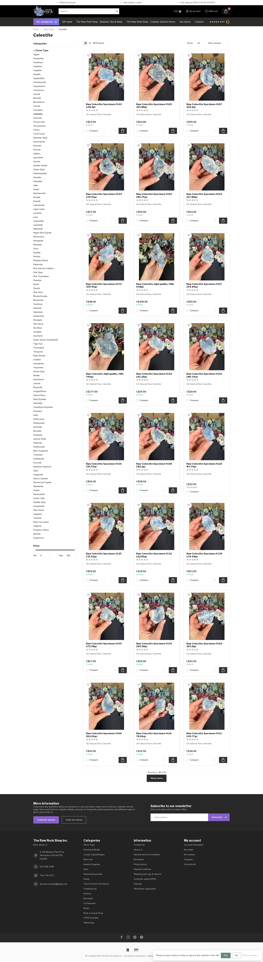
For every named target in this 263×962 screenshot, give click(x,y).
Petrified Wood (40, 260)
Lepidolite (38, 225)
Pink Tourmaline (41, 276)
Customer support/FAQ (145, 879)
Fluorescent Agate (42, 482)
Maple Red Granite (42, 232)
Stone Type (49, 29)
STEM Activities (91, 917)
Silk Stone (38, 323)
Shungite (37, 320)
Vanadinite (38, 363)
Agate (36, 54)
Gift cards (67, 21)
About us (138, 849)
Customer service (46, 819)
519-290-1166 (47, 866)
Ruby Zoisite (39, 355)
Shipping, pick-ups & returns (147, 874)
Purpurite (37, 387)
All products (190, 864)
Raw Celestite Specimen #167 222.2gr (204, 105)
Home (36, 29)
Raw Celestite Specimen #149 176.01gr (104, 195)
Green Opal (39, 169)
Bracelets (88, 898)
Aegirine (37, 526)
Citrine (36, 129)
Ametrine (37, 66)
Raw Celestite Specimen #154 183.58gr (154, 645)
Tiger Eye (37, 343)
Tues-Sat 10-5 (47, 875)
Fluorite (37, 149)
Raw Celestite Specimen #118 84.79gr (204, 465)
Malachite (38, 228)
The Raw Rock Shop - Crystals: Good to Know (151, 21)
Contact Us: (139, 844)
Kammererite (39, 193)
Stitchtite (37, 403)
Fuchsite (37, 462)
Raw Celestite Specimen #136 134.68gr (204, 555)
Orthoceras (38, 419)
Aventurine (38, 90)
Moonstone (38, 236)
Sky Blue (37, 327)
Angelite (37, 70)
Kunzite (36, 197)
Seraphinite (38, 506)
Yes (225, 955)
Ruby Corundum (41, 522)
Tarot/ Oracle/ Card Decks (96, 883)
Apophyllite (38, 78)
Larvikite (37, 213)
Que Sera (38, 292)
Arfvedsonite (39, 82)
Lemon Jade (39, 498)
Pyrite (36, 284)
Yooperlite (38, 367)
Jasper (36, 189)
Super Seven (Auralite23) (45, 339)
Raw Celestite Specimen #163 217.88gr (204, 195)
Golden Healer (40, 165)
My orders (189, 849)
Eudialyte (37, 435)
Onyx (35, 248)
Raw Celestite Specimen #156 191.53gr (104, 465)
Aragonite (38, 474)
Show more (157, 778)
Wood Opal (38, 371)
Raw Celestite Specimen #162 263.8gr (204, 645)
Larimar (36, 383)
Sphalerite (38, 486)
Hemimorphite (40, 173)
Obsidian (37, 244)
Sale (86, 869)
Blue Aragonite (40, 450)
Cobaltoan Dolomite (43, 407)
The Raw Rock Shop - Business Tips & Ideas (99, 21)
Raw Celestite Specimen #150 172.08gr (104, 645)
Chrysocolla (39, 121)
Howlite (37, 177)
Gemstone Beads (92, 849)
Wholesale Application (145, 888)
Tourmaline (38, 347)
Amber (36, 490)
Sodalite (37, 331)
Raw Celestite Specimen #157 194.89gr (204, 285)
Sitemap (138, 883)
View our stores (74, 819)
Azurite (36, 94)
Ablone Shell (39, 438)
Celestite (62, 29)
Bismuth (37, 98)
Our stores (185, 21)
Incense (87, 893)
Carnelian (38, 110)
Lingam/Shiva (39, 391)
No (236, 955)
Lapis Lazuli (38, 209)
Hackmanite (39, 494)
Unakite (37, 359)
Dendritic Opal (40, 137)
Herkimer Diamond (42, 466)
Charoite (37, 117)
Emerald (37, 145)
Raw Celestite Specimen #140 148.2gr (104, 105)
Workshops (89, 922)
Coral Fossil (39, 133)
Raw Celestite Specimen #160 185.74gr (154, 195)
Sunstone (38, 335)
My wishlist (189, 854)
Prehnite (37, 280)
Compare (93, 131)
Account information (194, 844)
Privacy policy (140, 864)
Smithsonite (39, 446)
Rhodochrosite (40, 296)
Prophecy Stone (41, 529)
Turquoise (38, 351)
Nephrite (37, 442)
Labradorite (38, 205)
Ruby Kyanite (39, 399)
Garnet (36, 161)
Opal (35, 470)
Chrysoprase (39, 125)
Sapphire (37, 514)
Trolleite (37, 518)
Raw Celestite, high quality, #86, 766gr (105, 375)
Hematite (37, 181)
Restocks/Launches (93, 874)
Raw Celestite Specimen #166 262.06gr (104, 735)
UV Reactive (90, 903)
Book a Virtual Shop (93, 913)
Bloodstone (38, 102)
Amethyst (38, 62)
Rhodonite (38, 300)
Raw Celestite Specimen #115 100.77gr (204, 735)
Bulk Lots (88, 859)
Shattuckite (38, 423)
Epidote (37, 533)
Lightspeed (140, 956)
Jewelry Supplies (92, 864)
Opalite (36, 252)
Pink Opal (38, 272)
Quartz (36, 288)
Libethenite (38, 458)
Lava (35, 217)
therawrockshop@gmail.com (53, 884)
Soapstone (38, 537)
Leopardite (38, 221)
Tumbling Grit (90, 888)
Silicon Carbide (40, 478)
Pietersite (37, 264)
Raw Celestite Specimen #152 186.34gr (204, 375)
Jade (35, 185)
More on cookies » (250, 955)
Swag (86, 879)
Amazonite (38, 58)
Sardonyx (37, 304)
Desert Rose (39, 395)
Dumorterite (39, 141)
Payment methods (142, 869)
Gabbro (36, 153)
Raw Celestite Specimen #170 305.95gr (104, 285)
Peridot (36, 256)
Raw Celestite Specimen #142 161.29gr (154, 375)
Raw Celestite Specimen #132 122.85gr (154, 555)
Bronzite (37, 431)
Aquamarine (39, 86)
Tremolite (37, 454)
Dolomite (37, 427)
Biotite (36, 375)
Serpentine (38, 316)
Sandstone (38, 379)
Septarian (38, 312)
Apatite (36, 74)
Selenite (37, 308)
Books (86, 908)
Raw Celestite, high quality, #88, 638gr (155, 285)
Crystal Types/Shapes (94, 854)
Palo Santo (38, 510)
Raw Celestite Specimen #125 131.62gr (103, 555)
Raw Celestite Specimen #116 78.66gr (154, 735)
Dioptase (37, 411)
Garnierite (38, 157)
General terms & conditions (147, 854)
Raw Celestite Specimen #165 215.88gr (154, 105)
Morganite (38, 240)
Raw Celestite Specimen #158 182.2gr (154, 465)
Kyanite (36, 201)
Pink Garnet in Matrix (43, 268)
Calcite (36, 106)
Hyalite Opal (39, 502)
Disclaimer (139, 859)
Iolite (35, 415)
